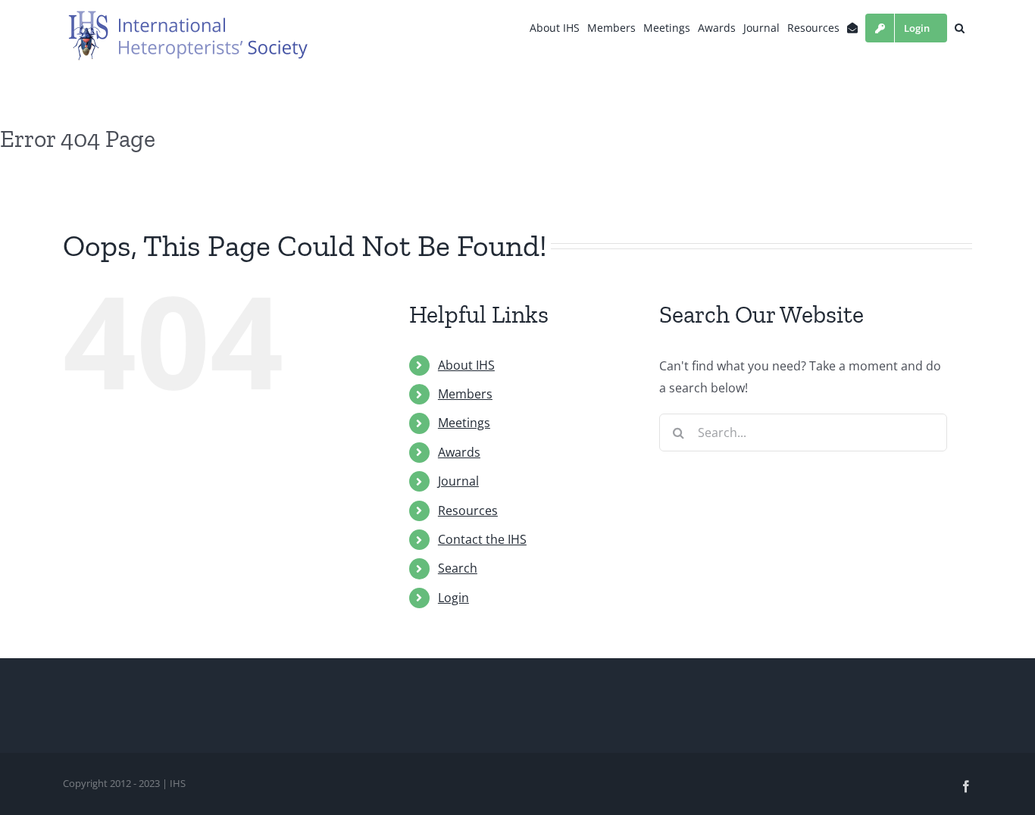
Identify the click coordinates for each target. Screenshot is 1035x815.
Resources (468, 510)
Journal (458, 481)
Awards (459, 452)
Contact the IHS (482, 539)
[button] (960, 28)
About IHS (466, 365)
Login (453, 597)
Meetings (464, 422)
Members (465, 394)
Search (457, 568)
